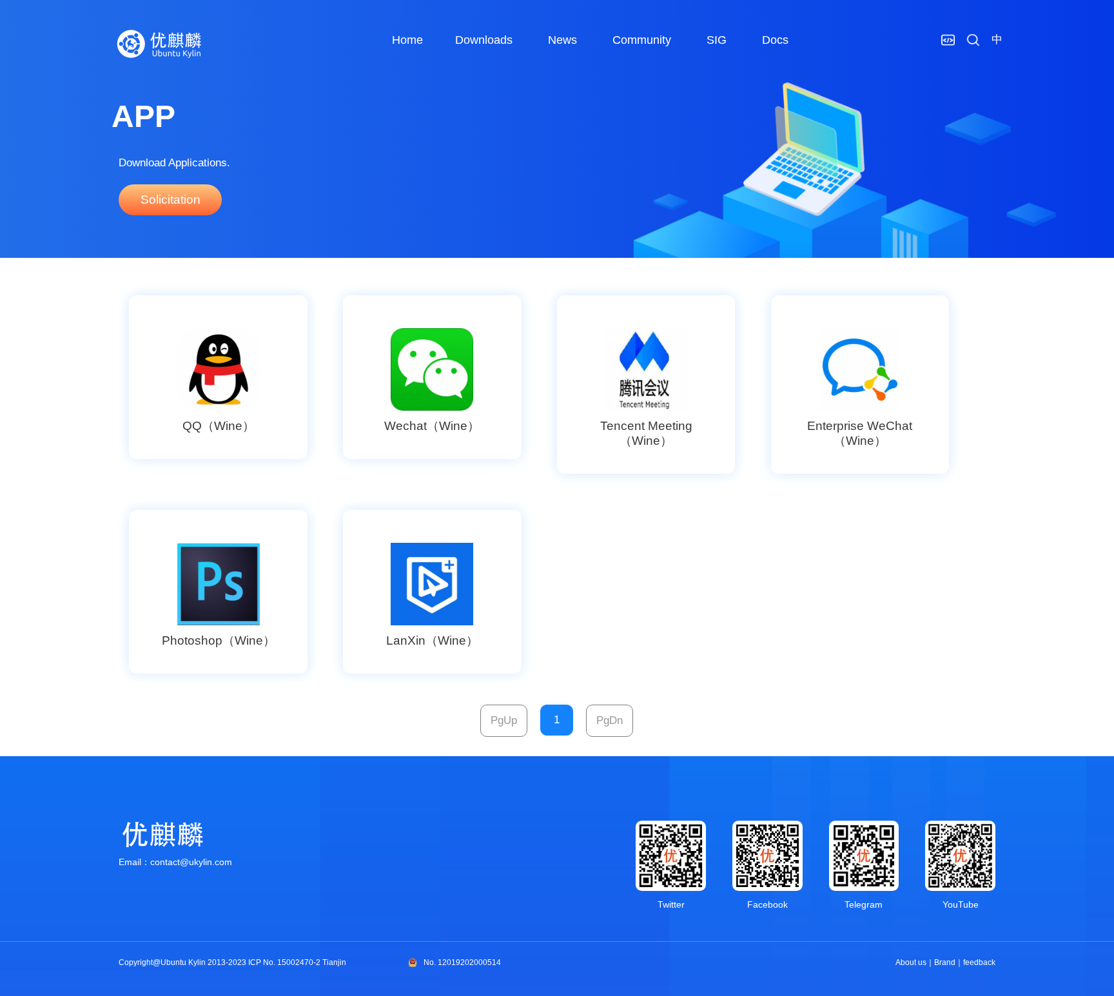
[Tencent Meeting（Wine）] (646, 370)
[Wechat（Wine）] (432, 370)
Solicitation (170, 199)
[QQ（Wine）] (218, 370)
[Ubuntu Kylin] (160, 43)
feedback (979, 962)
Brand (944, 962)
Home (407, 40)
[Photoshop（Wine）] (218, 585)
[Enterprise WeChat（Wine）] (860, 370)
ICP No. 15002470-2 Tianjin (297, 962)
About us (910, 962)
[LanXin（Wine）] (432, 585)
